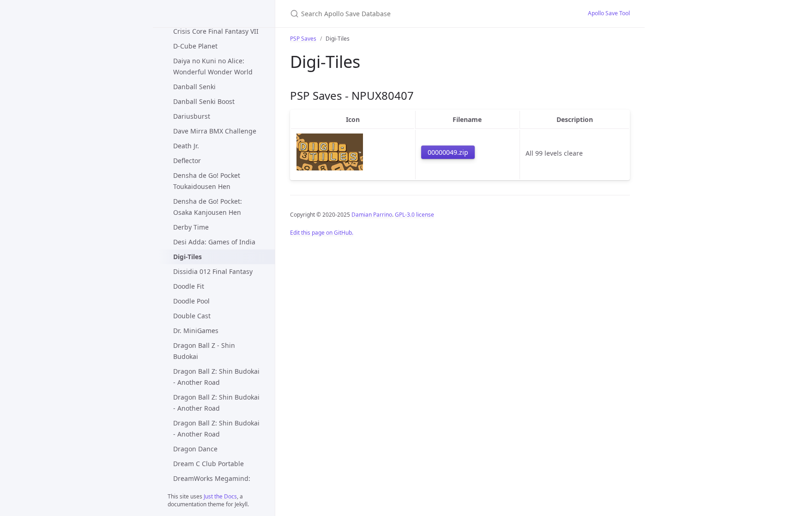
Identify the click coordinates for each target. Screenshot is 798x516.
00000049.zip (448, 152)
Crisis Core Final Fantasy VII (216, 31)
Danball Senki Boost (204, 101)
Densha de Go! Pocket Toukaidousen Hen (206, 181)
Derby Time (191, 227)
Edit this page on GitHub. (321, 233)
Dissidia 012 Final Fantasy (213, 271)
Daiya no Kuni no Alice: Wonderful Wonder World (213, 66)
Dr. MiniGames (195, 330)
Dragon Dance (195, 448)
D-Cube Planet (195, 46)
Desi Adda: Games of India (214, 241)
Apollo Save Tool (609, 13)
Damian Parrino (371, 215)
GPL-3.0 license (414, 215)
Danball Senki (194, 86)
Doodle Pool (191, 301)
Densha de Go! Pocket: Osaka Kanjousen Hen (207, 207)
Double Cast (192, 315)
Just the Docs (220, 496)
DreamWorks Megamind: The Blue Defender (211, 484)
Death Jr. (186, 145)
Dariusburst (191, 116)
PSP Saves (303, 38)
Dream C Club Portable (208, 463)
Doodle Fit (188, 286)
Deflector (187, 160)
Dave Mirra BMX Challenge (214, 131)
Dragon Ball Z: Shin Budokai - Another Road (216, 377)
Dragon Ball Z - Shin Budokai (204, 351)
